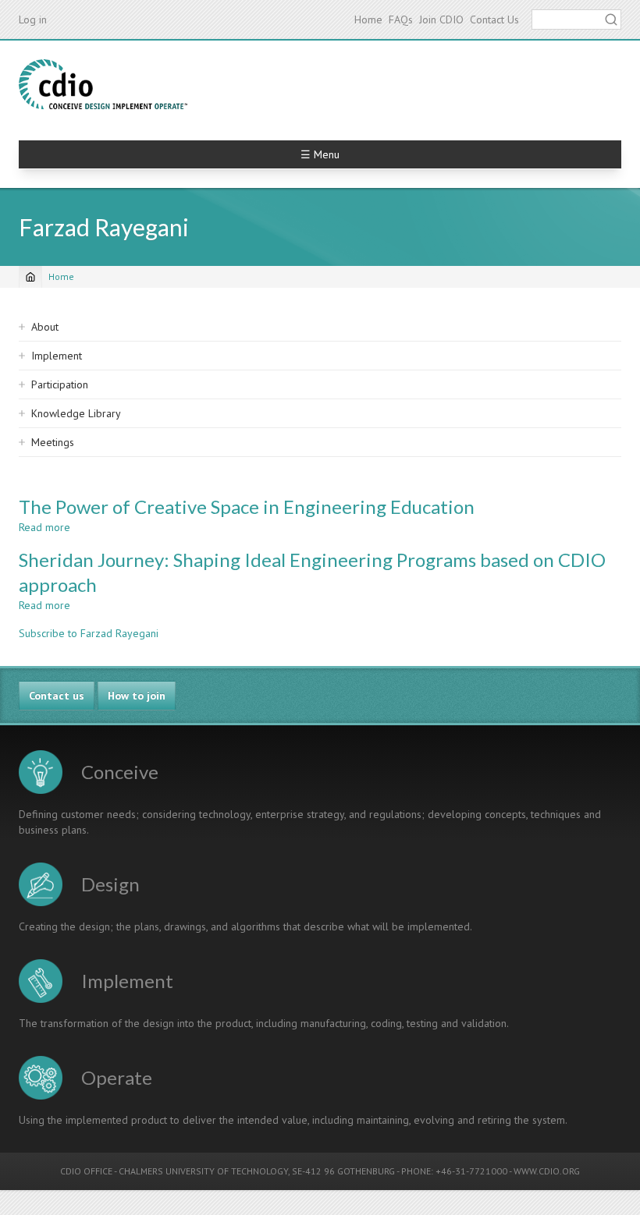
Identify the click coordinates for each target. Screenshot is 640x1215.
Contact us (56, 696)
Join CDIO (441, 19)
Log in (33, 19)
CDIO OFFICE (86, 1171)
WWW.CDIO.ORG (547, 1171)
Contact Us (494, 19)
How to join (136, 696)
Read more (44, 527)
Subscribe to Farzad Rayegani (88, 633)
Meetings (52, 442)
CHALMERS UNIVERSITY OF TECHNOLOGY (203, 1171)
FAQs (401, 19)
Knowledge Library (76, 413)
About (45, 327)
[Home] (103, 84)
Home (368, 19)
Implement (56, 356)
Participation (59, 384)
